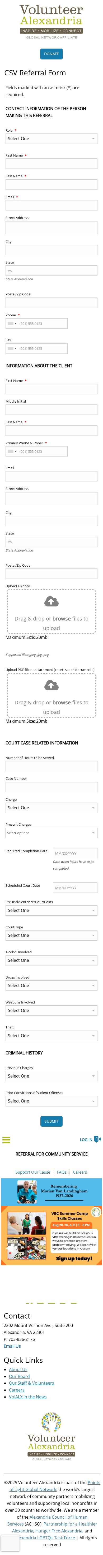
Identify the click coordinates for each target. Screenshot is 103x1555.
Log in (86, 1139)
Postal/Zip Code (18, 294)
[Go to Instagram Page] (62, 1300)
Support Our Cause (33, 1172)
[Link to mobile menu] (6, 1141)
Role (9, 130)
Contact (17, 1316)
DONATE (51, 53)
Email (10, 197)
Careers (80, 1172)
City (9, 241)
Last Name (14, 176)
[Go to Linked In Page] (73, 1300)
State (10, 262)
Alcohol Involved (19, 952)
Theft (10, 1027)
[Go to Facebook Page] (28, 1300)
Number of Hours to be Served (30, 757)
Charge (11, 799)
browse (62, 618)
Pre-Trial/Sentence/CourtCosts (29, 901)
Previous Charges (19, 1067)
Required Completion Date (26, 850)
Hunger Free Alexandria (58, 1531)
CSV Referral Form (35, 72)
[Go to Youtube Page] (50, 1300)
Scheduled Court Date (23, 885)
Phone (11, 315)
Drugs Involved (17, 977)
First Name (15, 155)
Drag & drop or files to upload (51, 623)
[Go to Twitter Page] (39, 1300)
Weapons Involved (20, 1002)
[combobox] (12, 323)
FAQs (62, 1172)
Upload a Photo (18, 586)
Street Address (17, 217)
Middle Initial (16, 401)
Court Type (14, 927)
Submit (51, 1121)
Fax (8, 340)
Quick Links (23, 1360)
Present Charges (18, 824)
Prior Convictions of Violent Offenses (34, 1092)
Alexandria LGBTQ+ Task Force (45, 1538)
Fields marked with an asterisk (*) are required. (42, 91)
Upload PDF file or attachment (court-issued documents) (50, 669)
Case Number (16, 778)
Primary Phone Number (25, 443)
